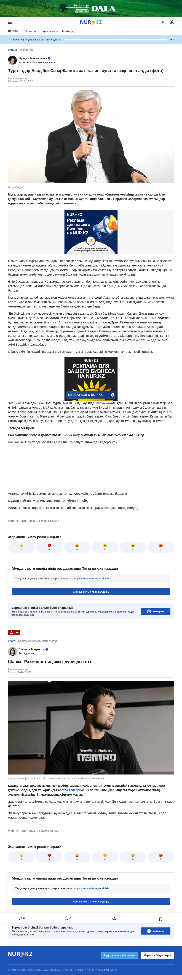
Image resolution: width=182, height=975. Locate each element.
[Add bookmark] (161, 919)
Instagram (158, 611)
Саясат (13, 31)
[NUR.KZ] (91, 22)
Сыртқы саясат (49, 31)
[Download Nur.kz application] (91, 8)
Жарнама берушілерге (157, 955)
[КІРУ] (172, 22)
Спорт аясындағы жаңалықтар (37, 641)
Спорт (11, 641)
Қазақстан (31, 31)
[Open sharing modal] (114, 918)
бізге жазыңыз (50, 520)
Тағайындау (69, 31)
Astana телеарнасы (72, 790)
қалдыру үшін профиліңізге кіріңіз (89, 578)
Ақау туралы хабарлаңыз (119, 955)
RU (163, 22)
